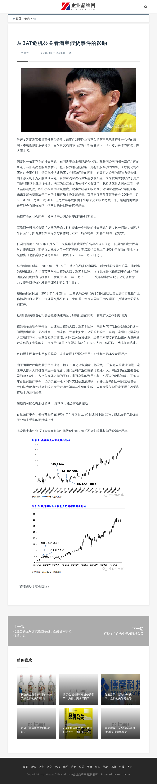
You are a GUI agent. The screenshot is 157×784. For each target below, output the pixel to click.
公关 (27, 18)
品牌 (113, 767)
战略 (105, 767)
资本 (97, 767)
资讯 (33, 767)
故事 (89, 767)
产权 (57, 767)
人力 (129, 767)
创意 (41, 767)
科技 (121, 767)
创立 (49, 767)
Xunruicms (123, 774)
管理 (65, 767)
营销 (73, 767)
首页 (18, 18)
